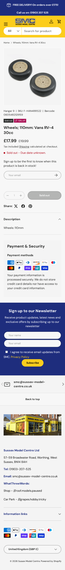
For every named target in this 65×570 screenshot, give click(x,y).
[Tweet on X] (16, 206)
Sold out (44, 195)
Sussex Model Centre (29, 561)
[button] (59, 22)
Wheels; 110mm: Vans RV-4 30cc (29, 43)
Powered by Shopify (51, 561)
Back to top (32, 399)
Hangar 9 (9, 111)
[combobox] (32, 31)
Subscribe (32, 362)
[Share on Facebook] (23, 206)
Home (7, 43)
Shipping (24, 146)
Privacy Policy (20, 357)
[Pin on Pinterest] (30, 206)
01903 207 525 (39, 12)
